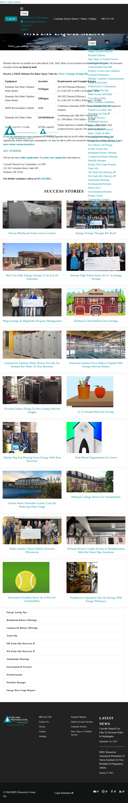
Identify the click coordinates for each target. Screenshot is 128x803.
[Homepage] (31, 132)
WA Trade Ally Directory (100, 176)
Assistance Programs (98, 63)
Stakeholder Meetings (98, 180)
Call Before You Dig (98, 90)
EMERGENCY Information (34, 17)
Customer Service (97, 47)
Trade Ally (93, 168)
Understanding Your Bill (100, 67)
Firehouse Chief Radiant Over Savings (96, 320)
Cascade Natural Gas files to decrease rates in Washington (111, 732)
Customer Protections (98, 74)
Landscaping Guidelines (100, 106)
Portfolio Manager (97, 160)
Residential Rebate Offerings (102, 152)
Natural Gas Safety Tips (100, 110)
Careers (24, 29)
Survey (91, 226)
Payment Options (96, 55)
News (91, 215)
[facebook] (113, 791)
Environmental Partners (99, 184)
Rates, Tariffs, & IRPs (99, 133)
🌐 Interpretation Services (33, 21)
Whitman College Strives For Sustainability (96, 496)
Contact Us (25, 25)
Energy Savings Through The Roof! (96, 233)
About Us (93, 207)
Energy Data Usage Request (102, 164)
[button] (83, 132)
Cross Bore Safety (97, 98)
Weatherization (14, 675)
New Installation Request (100, 129)
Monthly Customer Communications (106, 78)
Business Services (97, 125)
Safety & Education (97, 82)
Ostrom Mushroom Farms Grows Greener (32, 233)
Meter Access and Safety (100, 94)
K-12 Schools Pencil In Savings (96, 411)
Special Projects (96, 203)
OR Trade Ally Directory (100, 172)
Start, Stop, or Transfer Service (103, 59)
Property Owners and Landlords (104, 71)
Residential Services (98, 121)
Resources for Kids (97, 113)
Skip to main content (10, 2)
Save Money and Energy (100, 145)
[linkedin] (122, 791)
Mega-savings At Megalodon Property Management (32, 320)
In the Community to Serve (101, 211)
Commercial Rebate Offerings (103, 156)
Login (9, 19)
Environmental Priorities (100, 191)
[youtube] (96, 791)
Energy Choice (95, 195)
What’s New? (94, 187)
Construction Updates (98, 199)
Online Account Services (100, 51)
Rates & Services (96, 117)
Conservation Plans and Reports (104, 141)
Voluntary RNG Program (100, 137)
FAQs (91, 223)
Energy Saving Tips (98, 149)
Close (24, 13)
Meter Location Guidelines (101, 102)
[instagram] (104, 791)
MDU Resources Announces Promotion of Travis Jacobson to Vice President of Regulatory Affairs (112, 760)
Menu (21, 8)
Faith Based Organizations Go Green (96, 457)
